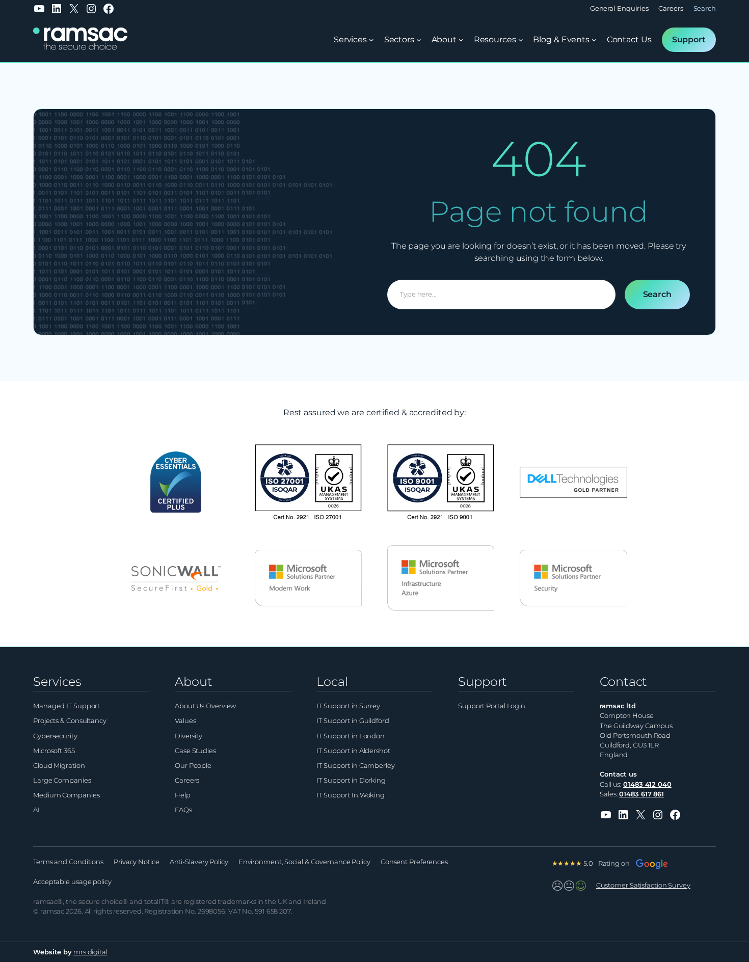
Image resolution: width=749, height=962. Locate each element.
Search (657, 294)
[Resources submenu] (520, 39)
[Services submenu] (371, 39)
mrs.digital (90, 952)
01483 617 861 (641, 794)
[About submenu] (461, 39)
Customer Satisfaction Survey (643, 885)
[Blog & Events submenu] (594, 39)
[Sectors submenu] (418, 39)
